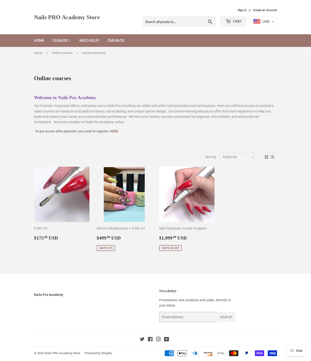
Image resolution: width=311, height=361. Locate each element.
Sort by (210, 157)
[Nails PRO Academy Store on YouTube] (166, 340)
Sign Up (226, 317)
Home (39, 40)
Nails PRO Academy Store (67, 17)
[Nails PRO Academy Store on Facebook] (150, 340)
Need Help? (89, 40)
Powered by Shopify (98, 353)
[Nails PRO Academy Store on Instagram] (158, 340)
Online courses (62, 53)
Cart (237, 21)
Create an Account (265, 10)
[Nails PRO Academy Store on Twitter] (142, 340)
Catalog (60, 40)
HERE (114, 131)
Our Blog (115, 40)
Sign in (242, 10)
